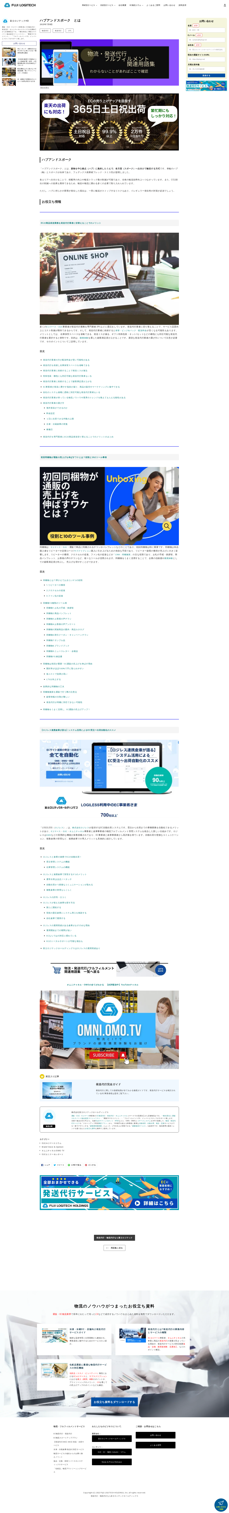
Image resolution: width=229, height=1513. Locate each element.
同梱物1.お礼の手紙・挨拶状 (60, 607)
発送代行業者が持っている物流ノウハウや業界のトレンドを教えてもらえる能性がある (84, 397)
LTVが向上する (53, 679)
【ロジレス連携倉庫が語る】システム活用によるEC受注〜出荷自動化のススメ (78, 730)
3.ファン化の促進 (54, 595)
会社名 (194, 45)
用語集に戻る (116, 1248)
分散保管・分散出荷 (146, 1123)
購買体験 (84, 337)
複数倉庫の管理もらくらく (59, 890)
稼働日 (49, 429)
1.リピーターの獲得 (55, 585)
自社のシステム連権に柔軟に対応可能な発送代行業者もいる (71, 392)
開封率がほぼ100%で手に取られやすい (65, 668)
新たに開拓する (53, 907)
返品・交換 (160, 1123)
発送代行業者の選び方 (53, 403)
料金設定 (50, 413)
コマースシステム (144, 1121)
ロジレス (59, 827)
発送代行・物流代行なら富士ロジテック (114, 1238)
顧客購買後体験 (96, 1126)
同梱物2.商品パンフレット (59, 613)
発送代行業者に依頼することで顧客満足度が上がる (67, 381)
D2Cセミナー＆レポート (52, 1154)
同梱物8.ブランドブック (57, 645)
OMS (48, 835)
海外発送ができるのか (57, 407)
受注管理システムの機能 (58, 861)
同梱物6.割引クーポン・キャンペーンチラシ (67, 634)
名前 (193, 25)
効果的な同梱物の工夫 (53, 686)
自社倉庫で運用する (55, 918)
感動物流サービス (139, 1126)
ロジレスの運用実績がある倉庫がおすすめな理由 (66, 925)
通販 (73, 1116)
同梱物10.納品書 (54, 656)
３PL (69, 31)
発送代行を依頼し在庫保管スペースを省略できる (66, 365)
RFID (117, 1121)
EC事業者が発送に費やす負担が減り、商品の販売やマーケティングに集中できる (81, 386)
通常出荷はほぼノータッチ (59, 879)
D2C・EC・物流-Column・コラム (112, 1452)
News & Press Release (112, 1462)
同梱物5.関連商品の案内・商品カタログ (65, 629)
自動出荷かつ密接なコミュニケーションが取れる (69, 884)
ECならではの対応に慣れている (61, 935)
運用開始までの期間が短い (59, 930)
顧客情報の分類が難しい (58, 696)
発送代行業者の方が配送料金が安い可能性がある (66, 359)
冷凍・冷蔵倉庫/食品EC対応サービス (69, 1449)
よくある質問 (155, 1445)
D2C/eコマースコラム (51, 1143)
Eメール (194, 35)
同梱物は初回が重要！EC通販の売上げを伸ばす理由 (67, 663)
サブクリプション (82, 550)
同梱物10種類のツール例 (55, 603)
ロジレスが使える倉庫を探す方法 (59, 902)
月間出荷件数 (194, 64)
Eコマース (51, 326)
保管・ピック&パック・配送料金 (131, 330)
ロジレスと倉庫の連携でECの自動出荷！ (62, 856)
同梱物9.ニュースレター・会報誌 (62, 651)
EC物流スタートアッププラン (66, 1437)
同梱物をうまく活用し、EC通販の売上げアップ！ (66, 709)
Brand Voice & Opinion (52, 1147)
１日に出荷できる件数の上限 (60, 418)
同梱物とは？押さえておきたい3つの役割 (63, 580)
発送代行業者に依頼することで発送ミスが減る (65, 370)
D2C (60, 326)
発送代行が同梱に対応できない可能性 (64, 702)
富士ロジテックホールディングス (112, 1438)
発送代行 (58, 31)
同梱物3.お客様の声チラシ (59, 618)
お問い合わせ (19, 43)
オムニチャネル (76, 831)
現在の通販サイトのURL (199, 54)
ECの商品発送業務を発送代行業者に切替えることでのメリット (71, 223)
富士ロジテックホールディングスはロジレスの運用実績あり (71, 948)
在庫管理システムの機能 (58, 867)
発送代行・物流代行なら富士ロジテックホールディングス (114, 1496)
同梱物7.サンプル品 (55, 640)
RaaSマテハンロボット (104, 1121)
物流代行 (45, 31)
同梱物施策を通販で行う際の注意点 (60, 692)
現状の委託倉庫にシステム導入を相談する (66, 912)
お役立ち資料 (90, 1128)
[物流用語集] (109, 969)
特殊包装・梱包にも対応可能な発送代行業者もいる (67, 376)
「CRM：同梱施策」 (123, 554)
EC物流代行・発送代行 (105, 1116)
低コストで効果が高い (57, 674)
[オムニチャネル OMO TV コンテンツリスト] (109, 1030)
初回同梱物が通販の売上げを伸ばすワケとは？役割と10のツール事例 (74, 457)
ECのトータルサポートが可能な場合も (64, 941)
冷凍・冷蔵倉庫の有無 (57, 424)
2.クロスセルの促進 (55, 590)
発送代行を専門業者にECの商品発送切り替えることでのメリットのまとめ (78, 436)
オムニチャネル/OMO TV (53, 1150)
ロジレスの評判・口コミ (54, 897)
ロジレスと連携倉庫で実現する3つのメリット (65, 874)
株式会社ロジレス (80, 827)
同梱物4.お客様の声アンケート (61, 624)
